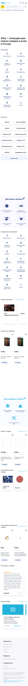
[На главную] (3, 3)
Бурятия (7, 152)
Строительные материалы (7, 97)
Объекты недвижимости (7, 80)
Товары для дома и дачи (7, 106)
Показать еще (14, 158)
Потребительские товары (18, 10)
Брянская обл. (21, 146)
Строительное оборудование (21, 88)
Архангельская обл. (21, 134)
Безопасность (7, 56)
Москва (7, 122)
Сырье (21, 96)
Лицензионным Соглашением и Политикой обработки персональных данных (13, 681)
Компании (8, 10)
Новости (5, 666)
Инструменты (21, 56)
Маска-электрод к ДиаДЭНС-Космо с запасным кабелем (5, 554)
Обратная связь (7, 646)
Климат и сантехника (7, 64)
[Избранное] (20, 3)
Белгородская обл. (7, 146)
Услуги (21, 105)
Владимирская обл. (20, 152)
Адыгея (7, 128)
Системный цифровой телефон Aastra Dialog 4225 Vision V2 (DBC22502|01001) (20, 554)
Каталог (3, 10)
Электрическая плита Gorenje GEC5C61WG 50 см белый (7, 459)
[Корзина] (23, 3)
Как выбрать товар (8, 644)
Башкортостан (21, 140)
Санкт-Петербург (21, 122)
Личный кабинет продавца (10, 659)
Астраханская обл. (7, 140)
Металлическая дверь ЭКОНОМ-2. (19, 357)
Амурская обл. (7, 134)
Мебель (7, 72)
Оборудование (21, 72)
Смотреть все (19, 299)
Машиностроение (21, 64)
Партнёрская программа (9, 668)
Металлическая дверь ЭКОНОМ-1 (6, 357)
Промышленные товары (7, 88)
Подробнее (17, 626)
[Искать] (25, 7)
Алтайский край (20, 128)
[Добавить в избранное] (12, 334)
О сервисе (5, 649)
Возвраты (5, 651)
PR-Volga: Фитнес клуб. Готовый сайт (19, 458)
